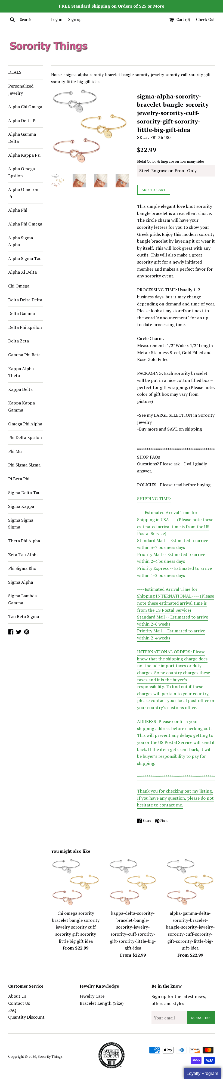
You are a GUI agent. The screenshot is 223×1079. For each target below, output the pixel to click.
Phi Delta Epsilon (25, 437)
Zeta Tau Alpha (23, 555)
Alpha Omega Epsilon (21, 172)
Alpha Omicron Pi (23, 192)
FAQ (12, 1010)
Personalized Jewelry (20, 89)
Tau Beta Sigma (23, 616)
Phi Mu (15, 451)
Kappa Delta (20, 389)
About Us (17, 996)
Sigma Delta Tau (24, 493)
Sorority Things (50, 1056)
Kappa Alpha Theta (21, 372)
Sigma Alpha (20, 582)
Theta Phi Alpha (24, 541)
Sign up (75, 19)
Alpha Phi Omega (25, 224)
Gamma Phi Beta (24, 355)
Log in (56, 19)
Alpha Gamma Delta (22, 137)
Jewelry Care (92, 996)
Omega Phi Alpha (25, 424)
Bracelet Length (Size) (101, 1003)
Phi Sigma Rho (22, 568)
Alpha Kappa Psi (24, 155)
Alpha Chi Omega (25, 107)
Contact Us (19, 1003)
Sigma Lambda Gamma (22, 599)
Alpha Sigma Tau (25, 258)
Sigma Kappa (21, 506)
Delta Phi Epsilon (25, 327)
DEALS (14, 72)
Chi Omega (18, 286)
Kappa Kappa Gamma (21, 406)
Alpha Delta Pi (22, 120)
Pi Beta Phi (18, 479)
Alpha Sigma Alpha (20, 241)
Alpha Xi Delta (22, 272)
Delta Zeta (18, 341)
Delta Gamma (21, 313)
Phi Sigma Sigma (24, 465)
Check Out (205, 19)
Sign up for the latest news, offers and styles (178, 999)
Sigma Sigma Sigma (20, 523)
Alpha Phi (17, 210)
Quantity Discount (26, 1017)
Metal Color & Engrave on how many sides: (171, 161)
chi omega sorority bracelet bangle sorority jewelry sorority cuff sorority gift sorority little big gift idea (76, 927)
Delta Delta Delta (25, 300)
